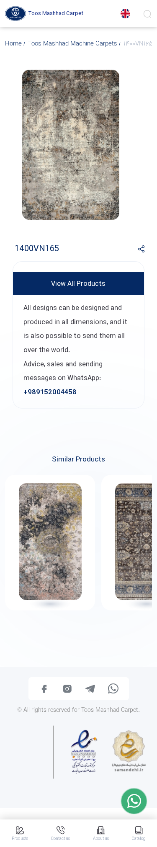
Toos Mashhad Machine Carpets (73, 44)
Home (14, 44)
